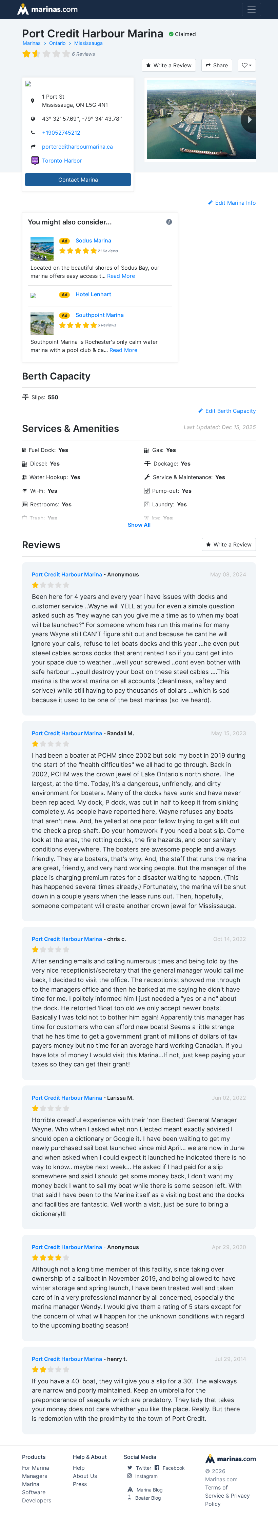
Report (237, 708)
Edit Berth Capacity (230, 410)
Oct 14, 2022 (229, 939)
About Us (85, 1475)
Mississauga (88, 43)
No (97, 708)
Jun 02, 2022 (229, 1097)
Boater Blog (148, 1498)
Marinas (32, 43)
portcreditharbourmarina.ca (77, 146)
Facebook (174, 1468)
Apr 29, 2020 (229, 1247)
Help (79, 1467)
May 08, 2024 (228, 574)
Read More (121, 275)
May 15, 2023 (228, 733)
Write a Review (173, 65)
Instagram (146, 1476)
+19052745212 (61, 132)
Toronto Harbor (62, 160)
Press (80, 1484)
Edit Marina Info (235, 202)
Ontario (57, 43)
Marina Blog (150, 1490)
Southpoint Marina (100, 314)
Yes (82, 708)
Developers (36, 1500)
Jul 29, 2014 (230, 1358)
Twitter (143, 1468)
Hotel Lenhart (93, 294)
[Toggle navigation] (251, 9)
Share (220, 65)
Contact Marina (78, 179)
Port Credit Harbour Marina (67, 574)
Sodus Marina (93, 240)
